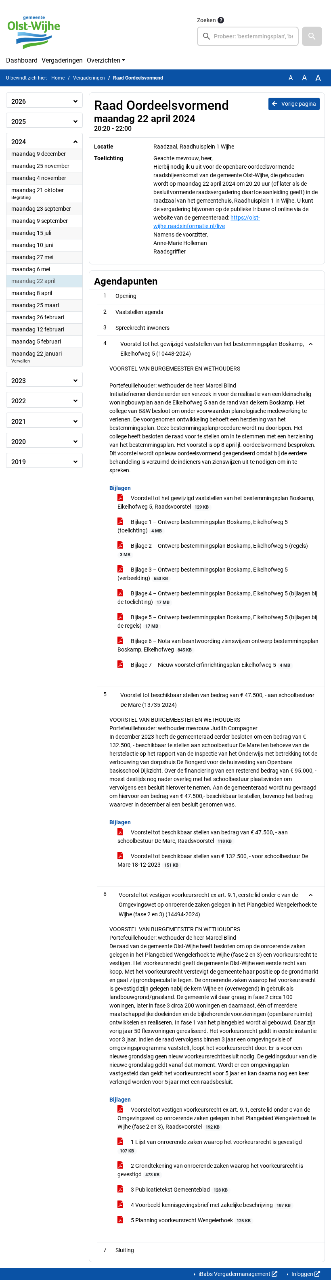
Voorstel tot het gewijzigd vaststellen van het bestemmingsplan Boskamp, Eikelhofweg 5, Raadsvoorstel (215, 502)
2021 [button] (18, 421)
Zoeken (206, 20)
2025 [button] (18, 122)
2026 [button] (18, 101)
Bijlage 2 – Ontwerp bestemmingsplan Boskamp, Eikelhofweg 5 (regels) (214, 550)
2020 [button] (18, 442)
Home (58, 78)
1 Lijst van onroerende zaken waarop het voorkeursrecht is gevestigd (211, 1146)
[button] (312, 36)
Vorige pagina (298, 104)
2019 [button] (18, 462)
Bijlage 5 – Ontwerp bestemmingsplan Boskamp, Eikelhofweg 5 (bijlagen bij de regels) (217, 621)
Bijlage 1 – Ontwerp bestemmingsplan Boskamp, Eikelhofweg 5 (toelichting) (202, 526)
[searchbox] (248, 36)
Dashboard (22, 60)
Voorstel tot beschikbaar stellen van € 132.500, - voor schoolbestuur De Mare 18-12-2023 (212, 860)
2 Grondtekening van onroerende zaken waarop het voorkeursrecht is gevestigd (210, 1170)
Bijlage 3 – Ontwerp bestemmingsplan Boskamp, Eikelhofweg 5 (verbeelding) (202, 573)
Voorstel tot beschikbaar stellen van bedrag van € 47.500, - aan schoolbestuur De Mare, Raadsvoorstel (202, 836)
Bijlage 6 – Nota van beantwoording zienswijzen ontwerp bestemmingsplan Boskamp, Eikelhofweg (217, 645)
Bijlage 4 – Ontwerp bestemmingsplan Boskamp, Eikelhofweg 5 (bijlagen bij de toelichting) (217, 597)
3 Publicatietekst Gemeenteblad (179, 1189)
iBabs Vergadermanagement (234, 1274)
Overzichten (103, 60)
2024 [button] (18, 142)
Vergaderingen (62, 60)
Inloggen (302, 1274)
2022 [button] (18, 401)
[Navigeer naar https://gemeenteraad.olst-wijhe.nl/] (36, 31)
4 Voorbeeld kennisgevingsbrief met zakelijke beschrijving (210, 1205)
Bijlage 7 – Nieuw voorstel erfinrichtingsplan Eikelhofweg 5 (210, 665)
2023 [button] (18, 381)
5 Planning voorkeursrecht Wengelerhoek (190, 1220)
